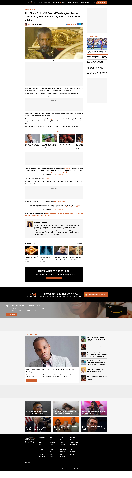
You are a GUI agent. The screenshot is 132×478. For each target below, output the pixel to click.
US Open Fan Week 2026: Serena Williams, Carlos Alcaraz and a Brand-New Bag (97, 52)
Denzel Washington (29, 9)
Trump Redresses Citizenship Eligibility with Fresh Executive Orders (37, 428)
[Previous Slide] (26, 142)
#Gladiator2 (67, 168)
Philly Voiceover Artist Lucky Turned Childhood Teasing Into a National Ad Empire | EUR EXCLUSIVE (95, 63)
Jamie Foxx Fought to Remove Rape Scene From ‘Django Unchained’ (36, 412)
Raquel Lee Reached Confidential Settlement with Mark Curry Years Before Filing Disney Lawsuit (97, 354)
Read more (33, 380)
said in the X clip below (61, 201)
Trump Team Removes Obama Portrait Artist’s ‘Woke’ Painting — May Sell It (96, 68)
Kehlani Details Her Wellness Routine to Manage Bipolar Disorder (94, 412)
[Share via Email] (82, 24)
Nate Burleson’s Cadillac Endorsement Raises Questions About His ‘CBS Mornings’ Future (96, 362)
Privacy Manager (28, 462)
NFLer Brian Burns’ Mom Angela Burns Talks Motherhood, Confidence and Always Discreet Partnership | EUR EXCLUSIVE (97, 74)
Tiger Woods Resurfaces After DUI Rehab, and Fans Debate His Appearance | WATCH (97, 57)
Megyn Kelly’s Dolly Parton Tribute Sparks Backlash (95, 370)
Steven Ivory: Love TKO (64, 144)
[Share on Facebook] (78, 24)
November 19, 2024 (60, 174)
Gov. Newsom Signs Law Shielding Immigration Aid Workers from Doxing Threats (93, 427)
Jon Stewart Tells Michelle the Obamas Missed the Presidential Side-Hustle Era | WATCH (65, 427)
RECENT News (54, 131)
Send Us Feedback (54, 278)
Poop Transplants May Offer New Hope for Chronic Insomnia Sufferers (65, 412)
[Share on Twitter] (80, 24)
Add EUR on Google (71, 24)
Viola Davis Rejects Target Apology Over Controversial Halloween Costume (97, 378)
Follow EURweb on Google (97, 294)
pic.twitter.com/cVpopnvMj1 (59, 172)
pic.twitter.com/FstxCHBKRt (71, 207)
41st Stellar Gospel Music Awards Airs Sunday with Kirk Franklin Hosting (32, 146)
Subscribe (11, 314)
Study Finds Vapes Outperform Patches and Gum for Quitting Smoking (49, 146)
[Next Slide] (82, 142)
